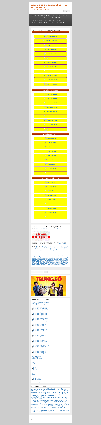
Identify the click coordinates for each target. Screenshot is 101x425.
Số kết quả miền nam (37, 379)
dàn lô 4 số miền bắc (52, 84)
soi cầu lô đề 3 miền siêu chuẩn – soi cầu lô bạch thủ (49, 6)
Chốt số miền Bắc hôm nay (48, 390)
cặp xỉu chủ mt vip (52, 204)
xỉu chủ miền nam (52, 138)
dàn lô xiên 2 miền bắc (52, 103)
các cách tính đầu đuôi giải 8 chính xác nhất (44, 249)
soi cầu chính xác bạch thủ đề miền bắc (40, 308)
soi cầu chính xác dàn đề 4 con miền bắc (40, 313)
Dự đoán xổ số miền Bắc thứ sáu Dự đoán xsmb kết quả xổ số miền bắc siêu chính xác (50, 399)
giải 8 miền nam (52, 147)
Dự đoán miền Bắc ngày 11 (57, 394)
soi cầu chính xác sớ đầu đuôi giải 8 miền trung (41, 344)
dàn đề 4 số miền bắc (52, 66)
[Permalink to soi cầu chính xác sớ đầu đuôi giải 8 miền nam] (41, 240)
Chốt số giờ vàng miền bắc (38, 389)
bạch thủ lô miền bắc (52, 36)
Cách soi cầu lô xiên (50, 390)
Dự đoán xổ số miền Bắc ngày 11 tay (58, 398)
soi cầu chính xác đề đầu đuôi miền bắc (40, 329)
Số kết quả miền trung (37, 380)
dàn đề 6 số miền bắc (52, 71)
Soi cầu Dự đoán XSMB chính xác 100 (50, 404)
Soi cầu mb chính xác (57, 15)
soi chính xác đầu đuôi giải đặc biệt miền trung (41, 345)
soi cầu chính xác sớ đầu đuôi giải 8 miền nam (48, 227)
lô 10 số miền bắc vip (52, 124)
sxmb (65, 407)
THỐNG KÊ (40, 22)
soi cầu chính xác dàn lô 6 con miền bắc (40, 328)
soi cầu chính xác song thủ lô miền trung (40, 347)
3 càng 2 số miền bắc (52, 120)
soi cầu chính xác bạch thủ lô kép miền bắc (40, 309)
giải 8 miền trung (52, 190)
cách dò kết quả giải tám (44, 251)
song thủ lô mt (52, 199)
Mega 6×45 (35, 366)
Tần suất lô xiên (62, 409)
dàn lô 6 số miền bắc (52, 94)
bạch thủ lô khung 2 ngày (43, 25)
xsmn (61, 410)
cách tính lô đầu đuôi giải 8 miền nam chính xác (58, 259)
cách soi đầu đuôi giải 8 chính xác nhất (51, 256)
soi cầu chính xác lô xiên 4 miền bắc (39, 324)
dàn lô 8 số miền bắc (52, 98)
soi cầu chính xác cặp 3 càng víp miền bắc (40, 312)
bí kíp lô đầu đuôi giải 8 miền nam (39, 248)
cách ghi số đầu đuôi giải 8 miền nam (38, 256)
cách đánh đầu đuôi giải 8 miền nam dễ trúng (52, 254)
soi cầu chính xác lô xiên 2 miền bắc (39, 326)
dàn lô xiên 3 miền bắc (52, 107)
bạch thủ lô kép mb (52, 49)
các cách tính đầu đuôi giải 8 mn (56, 249)
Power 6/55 (35, 369)
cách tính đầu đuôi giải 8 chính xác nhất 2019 (53, 257)
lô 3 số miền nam (52, 173)
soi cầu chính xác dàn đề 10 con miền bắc (40, 317)
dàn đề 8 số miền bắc (52, 75)
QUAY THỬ (62, 22)
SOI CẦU (45, 22)
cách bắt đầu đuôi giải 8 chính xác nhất (44, 250)
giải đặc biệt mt (52, 186)
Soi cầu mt (40, 17)
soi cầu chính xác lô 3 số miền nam (39, 348)
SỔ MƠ (56, 22)
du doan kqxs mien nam (39, 263)
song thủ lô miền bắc (52, 45)
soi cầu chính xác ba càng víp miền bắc (40, 307)
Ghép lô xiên (51, 401)
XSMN (50, 20)
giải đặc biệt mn (52, 142)
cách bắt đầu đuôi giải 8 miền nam (56, 250)
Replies (63, 264)
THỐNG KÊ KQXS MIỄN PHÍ (37, 20)
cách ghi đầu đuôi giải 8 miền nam (62, 255)
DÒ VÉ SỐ (51, 22)
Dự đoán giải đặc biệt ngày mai (45, 392)
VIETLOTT (34, 22)
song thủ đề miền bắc (52, 62)
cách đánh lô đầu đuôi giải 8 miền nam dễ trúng (48, 255)
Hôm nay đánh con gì (60, 401)
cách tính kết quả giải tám (41, 258)
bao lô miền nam (52, 151)
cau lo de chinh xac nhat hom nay (61, 261)
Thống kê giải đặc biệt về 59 (54, 409)
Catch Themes (68, 420)
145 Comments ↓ (61, 228)
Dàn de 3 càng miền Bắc (58, 390)
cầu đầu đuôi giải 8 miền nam (40, 261)
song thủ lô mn (52, 160)
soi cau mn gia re (43, 264)
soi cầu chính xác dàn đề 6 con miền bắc (40, 314)
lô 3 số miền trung (52, 217)
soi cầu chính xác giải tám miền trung (39, 350)
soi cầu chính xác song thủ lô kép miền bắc (40, 305)
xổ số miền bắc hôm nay (42, 412)
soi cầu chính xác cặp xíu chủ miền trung (40, 353)
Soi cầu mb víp (66, 15)
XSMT (54, 20)
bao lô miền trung (52, 195)
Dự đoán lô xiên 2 (50, 394)
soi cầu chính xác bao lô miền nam (39, 340)
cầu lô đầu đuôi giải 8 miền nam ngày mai (49, 262)
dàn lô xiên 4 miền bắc (52, 111)
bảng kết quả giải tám (56, 247)
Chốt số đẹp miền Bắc (40, 390)
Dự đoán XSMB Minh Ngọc (48, 395)
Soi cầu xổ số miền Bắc (42, 407)
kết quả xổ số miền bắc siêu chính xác (51, 403)
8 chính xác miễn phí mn (61, 246)
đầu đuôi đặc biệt (52, 168)
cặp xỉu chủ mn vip (52, 155)
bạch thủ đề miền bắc (52, 58)
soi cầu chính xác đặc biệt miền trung (39, 355)
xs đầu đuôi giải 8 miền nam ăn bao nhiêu (53, 264)
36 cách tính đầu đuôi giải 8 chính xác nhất (49, 246)
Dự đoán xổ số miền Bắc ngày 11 (47, 398)
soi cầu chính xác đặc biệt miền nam (39, 337)
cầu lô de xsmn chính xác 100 (37, 262)
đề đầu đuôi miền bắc (52, 129)
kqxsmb (38, 403)
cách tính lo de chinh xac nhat (50, 258)
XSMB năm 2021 (54, 410)
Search (45, 272)
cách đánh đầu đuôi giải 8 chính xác (48, 252)
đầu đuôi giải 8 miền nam (47, 263)
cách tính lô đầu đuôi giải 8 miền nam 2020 (43, 259)
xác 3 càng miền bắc (52, 116)
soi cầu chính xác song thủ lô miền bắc (40, 323)
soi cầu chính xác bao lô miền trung (39, 352)
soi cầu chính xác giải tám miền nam (39, 336)
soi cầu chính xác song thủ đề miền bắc (40, 321)
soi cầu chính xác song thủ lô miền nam (40, 334)
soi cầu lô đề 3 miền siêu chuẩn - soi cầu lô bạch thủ (49, 228)
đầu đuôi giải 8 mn (52, 164)
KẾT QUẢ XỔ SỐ (60, 20)
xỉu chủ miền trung (52, 182)
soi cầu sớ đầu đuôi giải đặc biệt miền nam (40, 332)
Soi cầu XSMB (57, 406)
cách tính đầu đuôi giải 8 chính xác (40, 257)
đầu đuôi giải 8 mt (52, 208)
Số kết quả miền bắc (36, 378)
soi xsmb (59, 407)
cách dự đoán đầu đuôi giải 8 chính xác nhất (55, 251)
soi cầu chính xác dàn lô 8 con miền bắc (40, 330)
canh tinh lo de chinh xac (44, 260)
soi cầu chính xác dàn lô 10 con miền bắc (40, 318)
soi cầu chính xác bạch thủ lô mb (39, 310)
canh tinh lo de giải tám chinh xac (53, 260)
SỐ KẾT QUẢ (34, 25)
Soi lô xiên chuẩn (53, 407)
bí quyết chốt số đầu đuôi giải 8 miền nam (52, 248)
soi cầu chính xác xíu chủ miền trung (39, 346)
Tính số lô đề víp (58, 17)
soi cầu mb (47, 406)
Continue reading (63, 243)
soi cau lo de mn (60, 263)
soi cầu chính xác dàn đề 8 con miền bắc (40, 315)
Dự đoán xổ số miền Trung (40, 401)
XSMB (45, 20)
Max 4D (34, 368)
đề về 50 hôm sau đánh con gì (57, 411)
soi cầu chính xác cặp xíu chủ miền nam (40, 341)
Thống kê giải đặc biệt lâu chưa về (43, 409)
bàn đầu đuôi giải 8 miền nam (47, 247)
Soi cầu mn (34, 17)
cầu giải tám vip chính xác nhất (51, 261)
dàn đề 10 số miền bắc (52, 79)
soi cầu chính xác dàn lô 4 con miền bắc (40, 319)
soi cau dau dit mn (55, 263)
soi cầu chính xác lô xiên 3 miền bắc (39, 325)
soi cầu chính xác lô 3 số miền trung (39, 351)
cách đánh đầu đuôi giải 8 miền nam (38, 254)
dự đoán (65, 390)
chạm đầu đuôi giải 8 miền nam (61, 262)
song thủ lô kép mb (52, 53)
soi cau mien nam (37, 264)
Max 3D (34, 367)
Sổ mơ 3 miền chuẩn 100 (48, 17)
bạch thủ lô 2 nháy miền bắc (52, 40)
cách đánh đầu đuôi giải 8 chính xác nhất (60, 252)
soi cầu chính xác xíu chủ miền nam (39, 335)
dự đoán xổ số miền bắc (49, 396)
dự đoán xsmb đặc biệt (61, 395)
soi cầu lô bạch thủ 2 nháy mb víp (39, 304)
